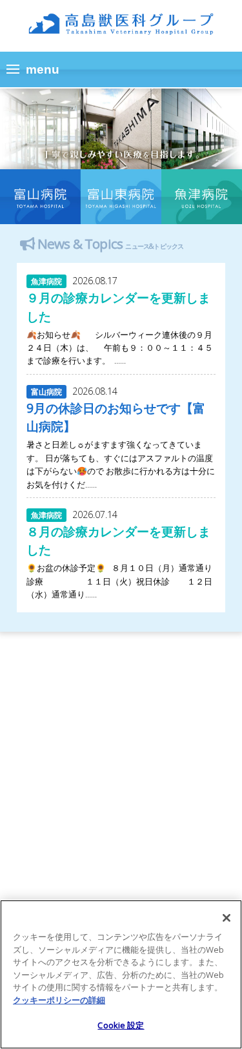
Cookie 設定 (120, 1025)
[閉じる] (226, 918)
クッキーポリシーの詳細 (59, 1000)
